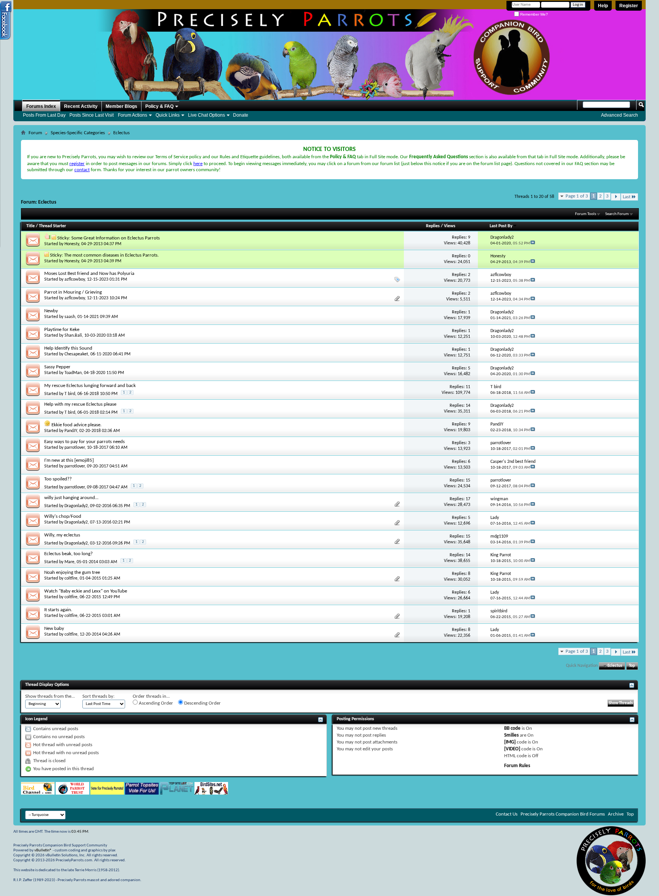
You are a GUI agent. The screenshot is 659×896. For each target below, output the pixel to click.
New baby (54, 628)
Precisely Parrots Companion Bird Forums (563, 814)
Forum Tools (585, 214)
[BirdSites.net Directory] (211, 793)
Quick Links (168, 115)
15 (468, 480)
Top (632, 666)
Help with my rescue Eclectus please (80, 404)
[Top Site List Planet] (176, 793)
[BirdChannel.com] (38, 793)
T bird (69, 394)
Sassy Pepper (57, 367)
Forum (35, 132)
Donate (240, 115)
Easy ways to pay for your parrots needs (84, 441)
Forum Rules (517, 765)
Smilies (511, 735)
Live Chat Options (206, 115)
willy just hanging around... (71, 497)
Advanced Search (619, 115)
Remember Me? (533, 14)
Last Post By (501, 226)
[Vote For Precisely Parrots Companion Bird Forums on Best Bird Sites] (107, 793)
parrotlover (74, 447)
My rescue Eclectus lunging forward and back (90, 385)
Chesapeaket (76, 354)
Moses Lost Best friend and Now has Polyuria (89, 273)
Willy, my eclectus (62, 535)
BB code (512, 728)
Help (603, 5)
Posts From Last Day (44, 115)
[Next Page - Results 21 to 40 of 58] (615, 197)
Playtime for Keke (61, 329)
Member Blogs (121, 106)
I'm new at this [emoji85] (69, 460)
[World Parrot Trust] (72, 793)
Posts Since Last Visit (91, 115)
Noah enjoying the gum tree (72, 572)
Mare (69, 562)
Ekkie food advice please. (76, 424)
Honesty (71, 244)
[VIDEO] (512, 749)
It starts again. (58, 609)
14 (468, 405)
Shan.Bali (73, 335)
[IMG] (510, 742)
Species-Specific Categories (78, 132)
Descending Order (202, 703)
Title (30, 226)
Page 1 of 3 (577, 196)
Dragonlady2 (76, 506)
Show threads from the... (50, 696)
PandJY (70, 431)
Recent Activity (81, 106)
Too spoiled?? (58, 479)
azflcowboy (74, 279)
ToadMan (73, 373)
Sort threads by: (98, 696)
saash (69, 317)
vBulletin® (43, 850)
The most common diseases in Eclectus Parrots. (111, 255)
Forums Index (41, 106)
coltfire (70, 578)
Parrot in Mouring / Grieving (73, 292)
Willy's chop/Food (62, 516)
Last (626, 196)
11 (468, 387)
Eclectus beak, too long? (68, 553)
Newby (51, 310)
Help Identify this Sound (68, 348)
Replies (433, 226)
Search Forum (617, 214)
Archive (616, 814)
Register (628, 5)
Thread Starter (52, 226)
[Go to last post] (532, 243)
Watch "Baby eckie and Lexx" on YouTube (85, 591)
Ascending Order (155, 703)
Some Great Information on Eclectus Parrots (115, 238)
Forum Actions (132, 115)
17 (468, 499)
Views (449, 226)
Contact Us (507, 814)
